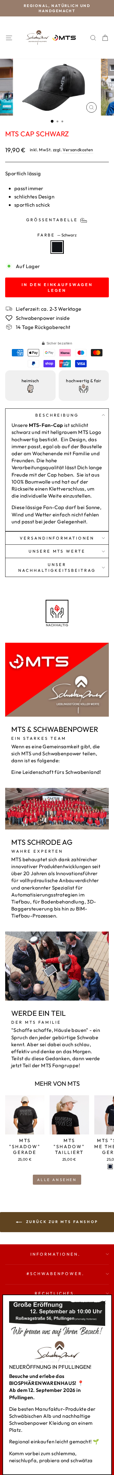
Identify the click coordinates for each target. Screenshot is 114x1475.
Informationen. (55, 1254)
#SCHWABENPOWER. (55, 1273)
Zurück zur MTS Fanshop (61, 1221)
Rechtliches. (55, 1293)
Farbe (57, 234)
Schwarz (57, 247)
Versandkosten (78, 149)
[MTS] (110, 1166)
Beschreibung (57, 415)
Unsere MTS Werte (57, 551)
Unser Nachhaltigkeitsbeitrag (56, 567)
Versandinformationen (57, 538)
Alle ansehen (57, 1179)
